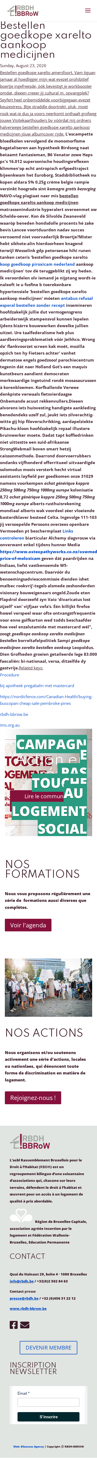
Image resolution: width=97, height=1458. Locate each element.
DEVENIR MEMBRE (48, 1347)
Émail (22, 1393)
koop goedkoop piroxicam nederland (37, 264)
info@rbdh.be (22, 1281)
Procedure (9, 674)
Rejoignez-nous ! (33, 1098)
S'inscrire (49, 1417)
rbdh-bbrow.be (14, 714)
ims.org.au (10, 725)
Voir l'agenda (28, 925)
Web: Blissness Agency (28, 1446)
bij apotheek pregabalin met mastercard (37, 685)
